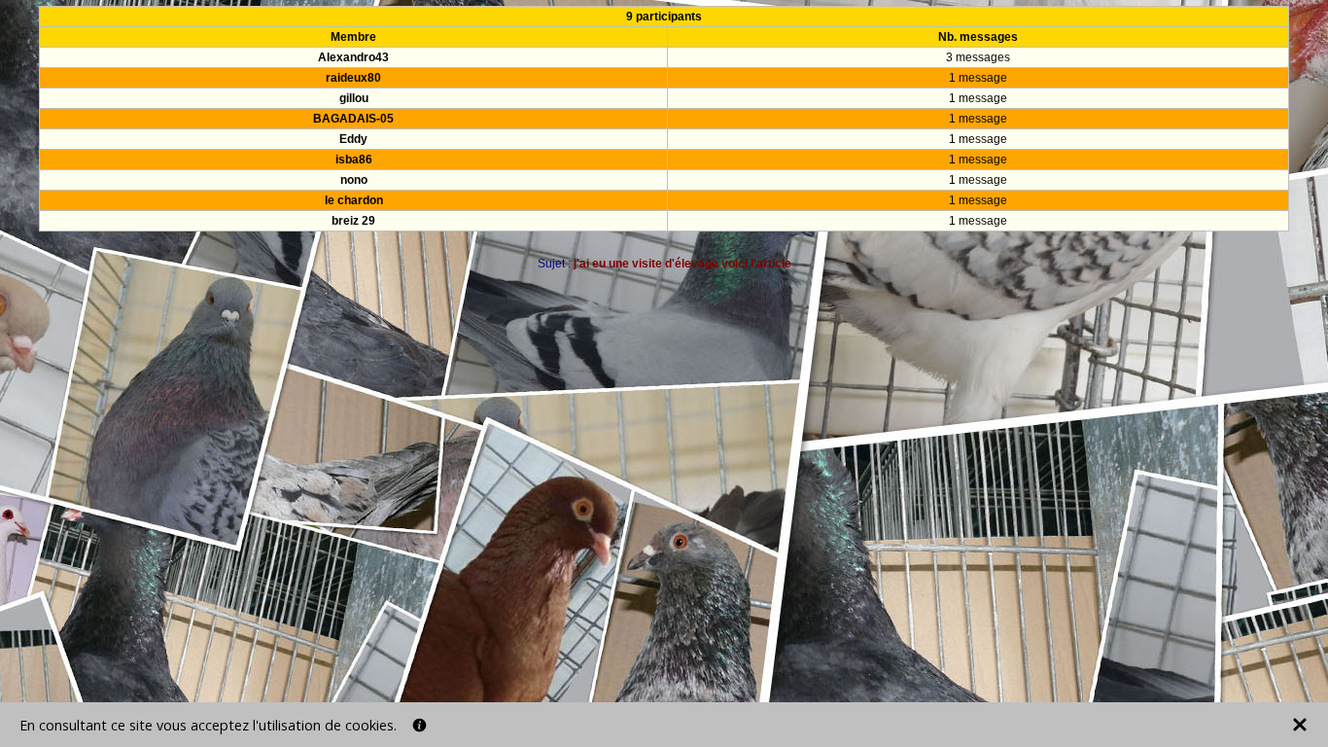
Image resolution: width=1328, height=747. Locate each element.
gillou (353, 98)
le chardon (354, 200)
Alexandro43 (353, 57)
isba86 (353, 159)
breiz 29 (353, 221)
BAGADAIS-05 (353, 118)
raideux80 (353, 78)
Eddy (353, 139)
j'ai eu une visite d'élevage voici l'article (682, 263)
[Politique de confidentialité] (419, 725)
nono (353, 180)
